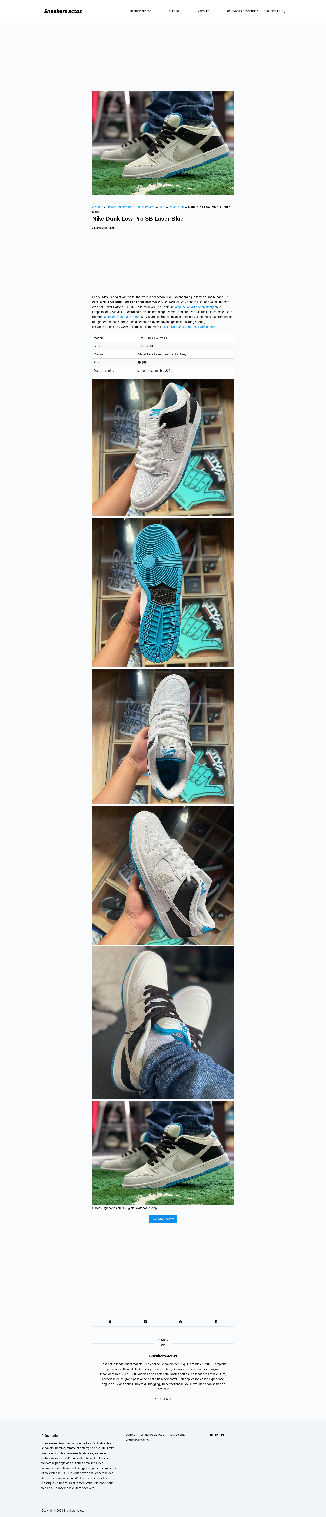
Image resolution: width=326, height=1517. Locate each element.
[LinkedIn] (216, 1322)
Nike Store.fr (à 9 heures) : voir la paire (189, 326)
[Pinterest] (180, 1322)
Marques (203, 11)
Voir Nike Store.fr (163, 1218)
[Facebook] (110, 1322)
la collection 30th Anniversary (194, 307)
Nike (162, 207)
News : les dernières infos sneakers (130, 207)
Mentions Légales (137, 1440)
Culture (174, 11)
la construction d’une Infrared (122, 316)
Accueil (97, 207)
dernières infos (140, 11)
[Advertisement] (163, 51)
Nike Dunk (177, 207)
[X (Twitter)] (145, 1322)
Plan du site (177, 1435)
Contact (131, 1435)
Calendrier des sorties (242, 11)
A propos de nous (152, 1435)
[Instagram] (222, 1435)
